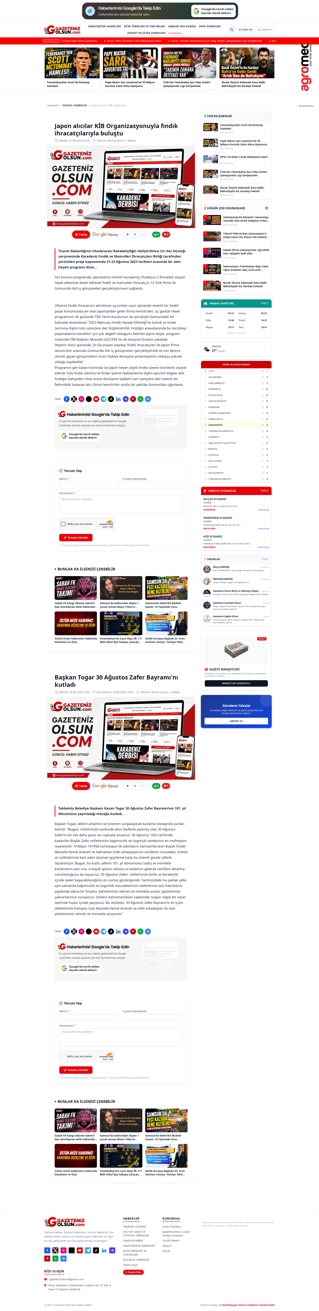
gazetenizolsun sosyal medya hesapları (176, 1233)
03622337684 (209, 528)
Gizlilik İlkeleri (171, 1240)
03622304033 (209, 547)
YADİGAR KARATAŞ (223, 579)
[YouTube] (96, 399)
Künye (166, 1251)
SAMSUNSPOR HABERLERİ (104, 26)
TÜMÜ (265, 559)
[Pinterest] (133, 399)
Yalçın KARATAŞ (221, 567)
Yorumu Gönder (78, 537)
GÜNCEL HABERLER (74, 105)
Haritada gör (263, 509)
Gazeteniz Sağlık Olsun (225, 616)
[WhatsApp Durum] (140, 399)
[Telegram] (104, 399)
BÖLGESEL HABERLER (136, 1259)
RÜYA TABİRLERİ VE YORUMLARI (144, 26)
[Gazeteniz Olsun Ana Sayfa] (62, 30)
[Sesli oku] (127, 234)
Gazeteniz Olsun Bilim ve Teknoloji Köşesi (236, 590)
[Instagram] (81, 399)
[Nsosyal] (126, 399)
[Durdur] (142, 234)
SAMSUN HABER (133, 1240)
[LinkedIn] (118, 399)
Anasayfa (53, 105)
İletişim (167, 1245)
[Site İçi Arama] (231, 30)
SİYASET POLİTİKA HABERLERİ (146, 33)
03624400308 (209, 509)
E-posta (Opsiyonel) (134, 478)
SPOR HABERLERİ (210, 26)
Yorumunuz (67, 493)
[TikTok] (111, 399)
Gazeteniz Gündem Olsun (227, 602)
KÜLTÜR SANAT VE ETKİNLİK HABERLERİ (136, 1233)
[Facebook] (67, 399)
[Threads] (89, 399)
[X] (74, 399)
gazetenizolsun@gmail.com (66, 1279)
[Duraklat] (135, 234)
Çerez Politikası (171, 1226)
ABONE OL (236, 721)
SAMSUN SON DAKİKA (182, 26)
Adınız (64, 478)
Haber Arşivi (130, 1265)
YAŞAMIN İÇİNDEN (134, 1226)
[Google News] (105, 234)
